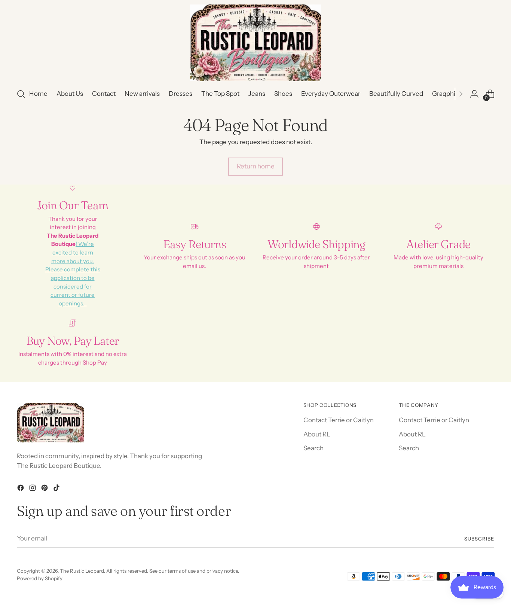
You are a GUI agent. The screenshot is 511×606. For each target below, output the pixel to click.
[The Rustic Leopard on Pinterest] (45, 489)
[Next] (460, 94)
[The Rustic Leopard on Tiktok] (57, 489)
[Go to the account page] (474, 93)
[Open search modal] (20, 93)
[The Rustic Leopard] (255, 42)
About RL (316, 434)
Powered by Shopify (39, 578)
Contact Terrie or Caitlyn (338, 420)
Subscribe (479, 539)
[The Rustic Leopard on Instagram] (33, 489)
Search (313, 448)
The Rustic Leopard (82, 571)
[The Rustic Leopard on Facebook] (21, 489)
